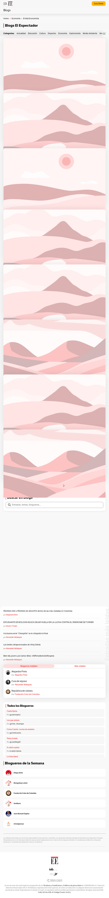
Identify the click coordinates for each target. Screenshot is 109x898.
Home (6, 18)
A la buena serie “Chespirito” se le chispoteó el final (25, 633)
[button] (105, 33)
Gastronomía (74, 33)
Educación (32, 33)
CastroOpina (12, 711)
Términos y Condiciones (52, 885)
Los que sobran (13, 720)
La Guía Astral (12, 756)
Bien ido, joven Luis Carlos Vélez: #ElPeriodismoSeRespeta (28, 656)
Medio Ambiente (90, 33)
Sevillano (17, 803)
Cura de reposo (19, 681)
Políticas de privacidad (72, 885)
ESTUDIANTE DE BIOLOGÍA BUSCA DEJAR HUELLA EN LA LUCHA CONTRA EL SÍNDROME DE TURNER (48, 622)
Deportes (52, 33)
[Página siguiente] (63, 485)
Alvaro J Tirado (11, 626)
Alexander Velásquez (14, 637)
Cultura (42, 33)
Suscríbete (98, 3)
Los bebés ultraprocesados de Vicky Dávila (22, 644)
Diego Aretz (18, 773)
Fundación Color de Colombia (27, 694)
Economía (16, 18)
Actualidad (21, 33)
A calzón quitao (13, 747)
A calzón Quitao (15, 751)
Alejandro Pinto (12, 615)
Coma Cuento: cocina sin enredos (20, 729)
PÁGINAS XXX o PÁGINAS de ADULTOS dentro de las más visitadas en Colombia (37, 611)
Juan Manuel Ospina (21, 814)
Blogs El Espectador (21, 25)
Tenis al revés (12, 738)
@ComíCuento (15, 733)
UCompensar (19, 824)
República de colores (22, 690)
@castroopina (15, 715)
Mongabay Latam (20, 783)
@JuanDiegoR (15, 742)
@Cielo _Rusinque (17, 724)
